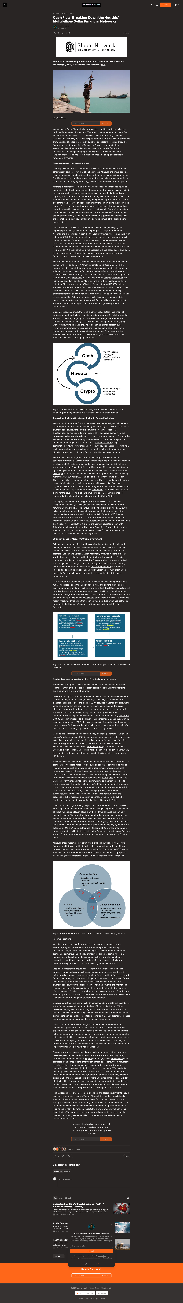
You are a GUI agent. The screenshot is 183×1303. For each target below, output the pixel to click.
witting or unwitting (93, 834)
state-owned (116, 573)
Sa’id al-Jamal (111, 265)
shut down (93, 493)
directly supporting (64, 812)
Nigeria (88, 1058)
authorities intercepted (91, 828)
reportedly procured (99, 554)
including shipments (71, 287)
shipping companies (113, 278)
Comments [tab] (58, 1172)
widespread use (69, 737)
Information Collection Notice (91, 1258)
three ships (75, 601)
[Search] (152, 5)
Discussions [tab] (69, 1198)
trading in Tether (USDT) (117, 750)
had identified (105, 508)
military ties (107, 777)
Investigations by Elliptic (64, 696)
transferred (124, 715)
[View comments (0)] (63, 33)
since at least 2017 (112, 325)
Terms (97, 1288)
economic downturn (88, 303)
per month (83, 237)
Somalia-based (64, 212)
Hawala (78, 243)
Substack (81, 1299)
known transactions (62, 467)
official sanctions (115, 856)
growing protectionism (113, 303)
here (103, 64)
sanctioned (77, 278)
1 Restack (77, 1149)
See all (57, 1256)
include (120, 1071)
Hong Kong (78, 281)
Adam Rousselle (63, 26)
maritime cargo (107, 135)
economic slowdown (93, 1031)
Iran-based (92, 521)
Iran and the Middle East (63, 14)
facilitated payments (101, 566)
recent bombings (65, 219)
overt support (59, 524)
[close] (112, 1224)
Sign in (176, 5)
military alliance (98, 800)
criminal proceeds (103, 442)
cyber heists (71, 797)
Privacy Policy (107, 1258)
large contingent (95, 746)
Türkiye (56, 480)
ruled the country (120, 774)
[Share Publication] (157, 5)
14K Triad (98, 784)
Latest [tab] (61, 1198)
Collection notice (106, 1288)
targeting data (84, 591)
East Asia (86, 271)
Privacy (91, 1288)
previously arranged (85, 483)
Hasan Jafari (59, 483)
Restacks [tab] (67, 1172)
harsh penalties (70, 1071)
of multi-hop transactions (87, 1047)
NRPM (68, 856)
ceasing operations (62, 588)
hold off (113, 294)
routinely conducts (119, 784)
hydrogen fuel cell (115, 818)
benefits (124, 172)
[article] (91, 1210)
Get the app (102, 1293)
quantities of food (91, 1099)
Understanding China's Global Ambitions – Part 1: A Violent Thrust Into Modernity (78, 1205)
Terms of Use (102, 1256)
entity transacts (90, 712)
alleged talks (71, 594)
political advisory (74, 790)
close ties (68, 585)
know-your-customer (100, 1068)
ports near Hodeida (121, 190)
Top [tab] (55, 1198)
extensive (57, 740)
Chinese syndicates (71, 771)
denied (56, 815)
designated (97, 563)
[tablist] (62, 1171)
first (56, 493)
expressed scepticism (114, 250)
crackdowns (117, 1058)
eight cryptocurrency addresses (91, 501)
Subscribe (165, 5)
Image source (59, 117)
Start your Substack (86, 1293)
